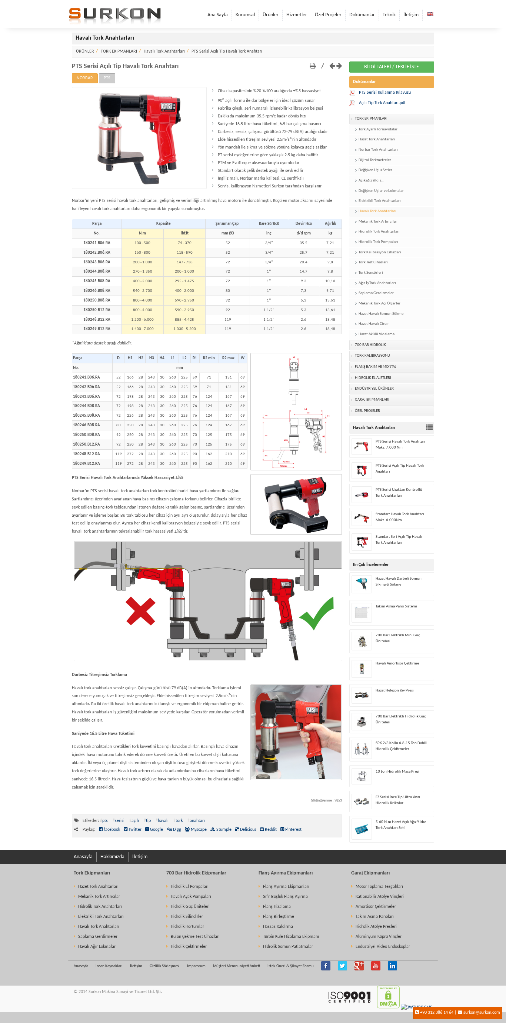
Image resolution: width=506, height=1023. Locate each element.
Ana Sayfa (217, 15)
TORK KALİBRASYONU (372, 356)
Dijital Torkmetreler (375, 160)
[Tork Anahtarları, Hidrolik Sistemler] (115, 23)
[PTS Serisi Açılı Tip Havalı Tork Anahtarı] (139, 188)
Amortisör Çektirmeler (376, 906)
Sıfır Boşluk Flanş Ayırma (285, 896)
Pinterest (293, 829)
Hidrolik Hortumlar (187, 926)
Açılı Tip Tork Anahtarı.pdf (382, 103)
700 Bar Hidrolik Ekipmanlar (196, 873)
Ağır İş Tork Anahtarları (377, 283)
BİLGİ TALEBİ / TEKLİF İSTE (391, 67)
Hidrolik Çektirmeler (189, 946)
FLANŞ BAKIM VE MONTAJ (375, 367)
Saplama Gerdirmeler (376, 293)
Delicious (247, 829)
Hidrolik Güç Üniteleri (190, 906)
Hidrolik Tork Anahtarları (379, 232)
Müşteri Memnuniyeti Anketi (236, 966)
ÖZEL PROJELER (367, 411)
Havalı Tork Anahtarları (164, 51)
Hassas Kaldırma (278, 926)
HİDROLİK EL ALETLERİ (373, 378)
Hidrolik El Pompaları (190, 886)
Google (156, 829)
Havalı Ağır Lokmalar (97, 946)
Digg (176, 829)
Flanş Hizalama (277, 906)
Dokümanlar (362, 15)
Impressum (196, 966)
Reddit (270, 829)
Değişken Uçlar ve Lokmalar (381, 191)
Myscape (198, 829)
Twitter (134, 829)
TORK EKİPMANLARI (119, 51)
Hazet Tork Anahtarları (377, 139)
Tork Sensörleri (371, 273)
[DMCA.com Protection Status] (388, 1007)
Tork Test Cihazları (373, 262)
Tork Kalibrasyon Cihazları (380, 252)
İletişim (411, 15)
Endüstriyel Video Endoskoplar (383, 946)
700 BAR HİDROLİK (370, 345)
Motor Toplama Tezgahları (379, 886)
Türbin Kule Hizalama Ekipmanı (291, 936)
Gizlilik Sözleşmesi (165, 966)
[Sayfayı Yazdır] (313, 66)
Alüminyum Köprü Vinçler (379, 936)
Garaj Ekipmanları (370, 873)
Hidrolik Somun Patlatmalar (288, 946)
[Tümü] (430, 428)
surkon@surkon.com (481, 1012)
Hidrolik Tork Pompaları (378, 242)
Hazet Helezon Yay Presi (395, 691)
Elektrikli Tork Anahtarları (380, 201)
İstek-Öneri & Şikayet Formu (290, 966)
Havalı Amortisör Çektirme (397, 664)
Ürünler (271, 15)
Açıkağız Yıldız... (372, 181)
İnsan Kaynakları (109, 966)
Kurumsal (245, 15)
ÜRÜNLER (85, 51)
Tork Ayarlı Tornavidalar (378, 129)
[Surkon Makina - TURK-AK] (349, 1007)
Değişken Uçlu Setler (375, 170)
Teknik (389, 15)
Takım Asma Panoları (375, 916)
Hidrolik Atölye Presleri (376, 926)
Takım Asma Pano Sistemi (396, 606)
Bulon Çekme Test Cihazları (195, 936)
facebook (111, 829)
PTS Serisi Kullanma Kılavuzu (385, 92)
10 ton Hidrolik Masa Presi (397, 772)
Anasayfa (83, 857)
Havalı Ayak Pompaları (191, 896)
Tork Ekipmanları (92, 873)
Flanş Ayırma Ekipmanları (286, 873)
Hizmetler (296, 15)
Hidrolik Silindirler (187, 916)
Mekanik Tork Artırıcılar (378, 222)
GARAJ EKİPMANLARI (372, 400)
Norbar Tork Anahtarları (378, 150)
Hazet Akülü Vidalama (377, 334)
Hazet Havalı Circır (374, 324)
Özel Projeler (328, 15)
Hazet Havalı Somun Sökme (381, 314)
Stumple (223, 829)
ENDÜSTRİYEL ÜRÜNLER (374, 389)
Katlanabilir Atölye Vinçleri (380, 896)
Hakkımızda (112, 857)
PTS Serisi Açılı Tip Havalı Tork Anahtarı (227, 51)
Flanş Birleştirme (278, 916)
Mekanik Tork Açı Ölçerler (379, 303)
